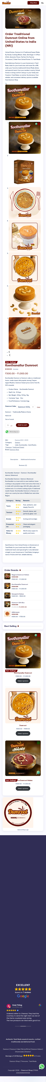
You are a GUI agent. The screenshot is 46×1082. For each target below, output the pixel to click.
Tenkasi (25, 941)
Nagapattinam (19, 907)
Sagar (12, 929)
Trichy (8, 963)
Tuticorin (24, 963)
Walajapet (31, 972)
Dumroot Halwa (28, 873)
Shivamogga (37, 929)
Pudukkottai (13, 919)
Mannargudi (26, 903)
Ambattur (24, 844)
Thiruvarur (25, 945)
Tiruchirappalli (27, 949)
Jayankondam (11, 891)
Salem (19, 928)
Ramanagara (8, 924)
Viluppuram (34, 968)
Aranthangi (33, 844)
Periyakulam (23, 916)
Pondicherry (33, 916)
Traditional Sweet (18, 447)
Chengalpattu (35, 851)
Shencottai (28, 929)
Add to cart (22, 425)
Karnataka (9, 898)
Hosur (29, 886)
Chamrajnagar (24, 851)
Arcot (40, 844)
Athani (16, 849)
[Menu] (42, 2)
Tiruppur (34, 954)
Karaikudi (35, 895)
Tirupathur (24, 955)
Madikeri (7, 903)
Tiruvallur (8, 958)
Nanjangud (8, 912)
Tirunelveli (13, 954)
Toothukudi (39, 959)
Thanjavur (8, 447)
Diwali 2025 (20, 868)
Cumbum (10, 864)
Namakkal (35, 907)
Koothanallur (23, 445)
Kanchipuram (30, 890)
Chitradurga (8, 860)
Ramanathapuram (24, 923)
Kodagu (25, 899)
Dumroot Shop (14, 449)
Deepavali (19, 864)
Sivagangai (30, 933)
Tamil (7, 941)
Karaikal (28, 894)
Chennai (12, 855)
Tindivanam (13, 950)
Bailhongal (28, 849)
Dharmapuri (31, 863)
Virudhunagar (18, 972)
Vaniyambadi (35, 963)
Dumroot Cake (10, 406)
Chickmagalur (22, 855)
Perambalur (12, 915)
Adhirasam (12, 844)
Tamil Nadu (15, 941)
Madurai (16, 903)
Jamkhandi (35, 886)
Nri (23, 911)
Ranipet (6, 929)
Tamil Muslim (32, 445)
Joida (19, 891)
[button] (33, 3)
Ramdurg (39, 924)
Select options (23, 681)
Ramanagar (35, 920)
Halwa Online (17, 881)
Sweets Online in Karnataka (18, 936)
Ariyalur (9, 848)
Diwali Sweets (34, 868)
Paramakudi (37, 912)
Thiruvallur (14, 946)
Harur (28, 882)
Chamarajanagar (12, 851)
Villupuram (23, 967)
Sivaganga (18, 932)
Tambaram (37, 937)
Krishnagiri (35, 898)
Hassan (33, 882)
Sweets (17, 442)
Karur (19, 898)
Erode (10, 877)
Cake (16, 445)
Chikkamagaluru (33, 855)
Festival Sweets (22, 877)
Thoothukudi (37, 946)
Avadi (22, 849)
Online (29, 911)
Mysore (6, 908)
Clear (38, 407)
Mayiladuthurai (36, 903)
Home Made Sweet (16, 886)
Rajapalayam (26, 920)
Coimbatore (20, 859)
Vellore (11, 967)
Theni (7, 945)
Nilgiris (17, 911)
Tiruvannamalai (24, 958)
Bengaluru (36, 849)
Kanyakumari (15, 894)
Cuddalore (35, 859)
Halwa (35, 877)
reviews (15, 369)
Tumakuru (14, 963)
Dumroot (10, 873)
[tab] (14, 459)
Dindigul (8, 867)
